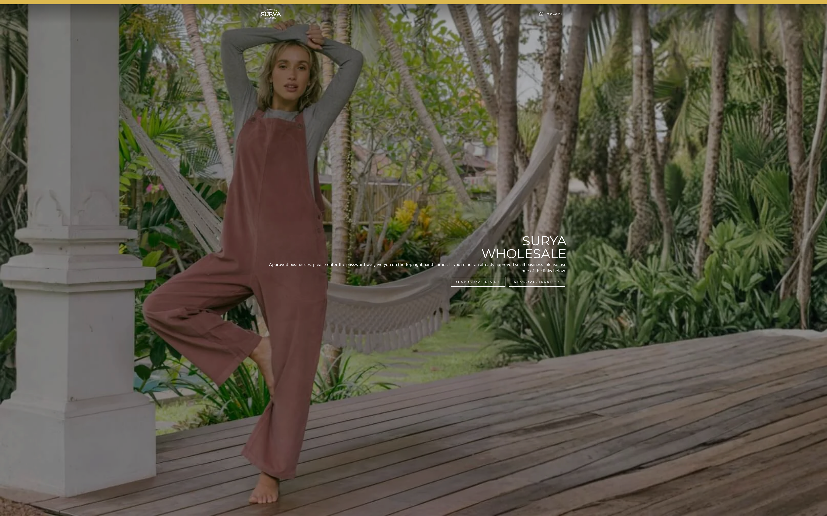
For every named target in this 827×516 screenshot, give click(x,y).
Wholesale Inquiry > (537, 281)
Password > (554, 14)
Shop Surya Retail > (478, 281)
